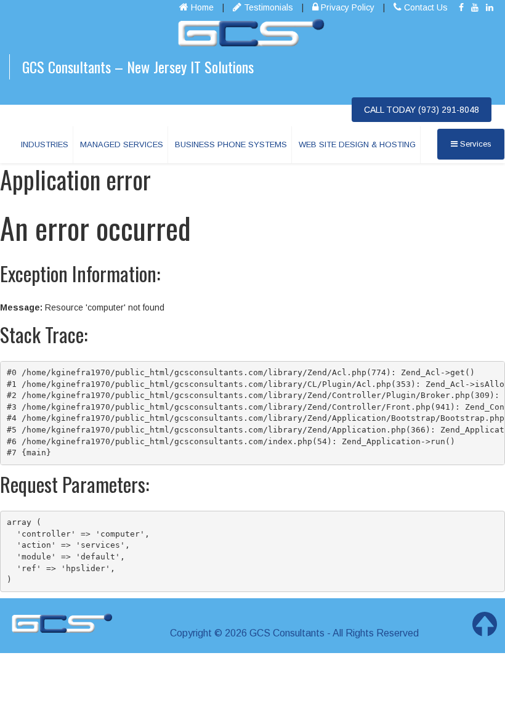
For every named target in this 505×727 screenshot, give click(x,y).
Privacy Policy (346, 7)
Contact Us (425, 7)
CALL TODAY (421, 110)
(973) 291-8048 (448, 110)
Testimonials (267, 7)
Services (474, 143)
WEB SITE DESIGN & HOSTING (357, 144)
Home (201, 7)
